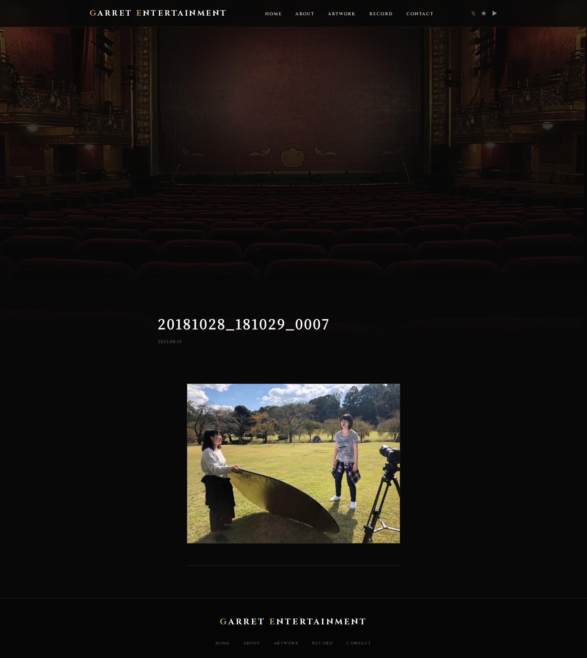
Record (381, 14)
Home (223, 643)
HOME (273, 14)
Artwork (342, 14)
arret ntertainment (159, 13)
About (305, 14)
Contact (419, 14)
